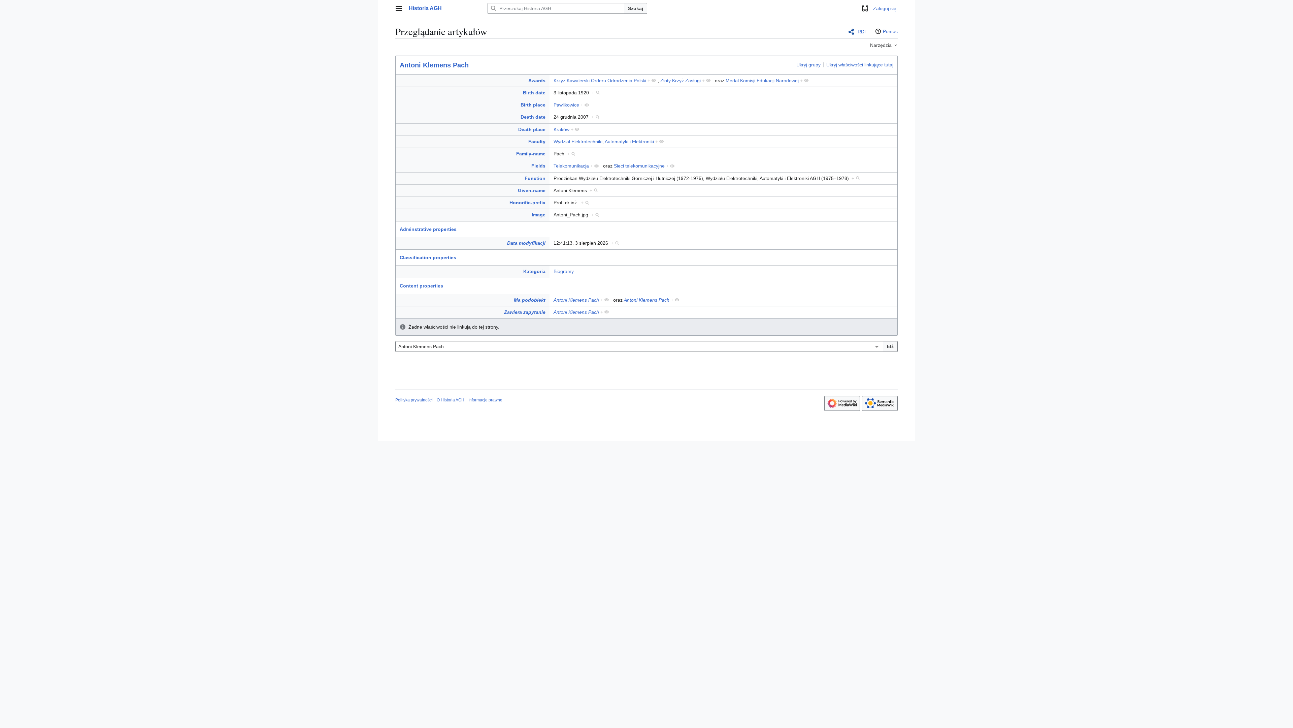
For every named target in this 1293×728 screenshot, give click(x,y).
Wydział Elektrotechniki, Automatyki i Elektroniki (604, 141)
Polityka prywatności (414, 400)
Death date (533, 117)
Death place (531, 129)
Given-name (531, 190)
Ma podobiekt (529, 300)
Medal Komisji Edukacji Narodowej (762, 80)
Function (535, 178)
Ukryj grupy (808, 64)
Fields (538, 166)
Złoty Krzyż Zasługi (680, 80)
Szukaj (635, 8)
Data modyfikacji (526, 243)
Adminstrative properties (428, 229)
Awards (536, 80)
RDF (862, 31)
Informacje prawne (485, 400)
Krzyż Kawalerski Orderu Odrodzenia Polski (600, 80)
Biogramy (564, 271)
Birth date (534, 92)
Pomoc (890, 31)
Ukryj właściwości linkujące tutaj (859, 64)
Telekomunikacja (571, 166)
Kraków (561, 129)
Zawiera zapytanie (524, 312)
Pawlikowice (566, 105)
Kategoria (534, 271)
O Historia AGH (450, 400)
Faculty (536, 141)
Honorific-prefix (527, 202)
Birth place (533, 105)
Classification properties (428, 257)
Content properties (421, 286)
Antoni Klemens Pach (434, 65)
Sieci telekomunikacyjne (639, 166)
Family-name (530, 153)
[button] (398, 8)
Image (538, 214)
